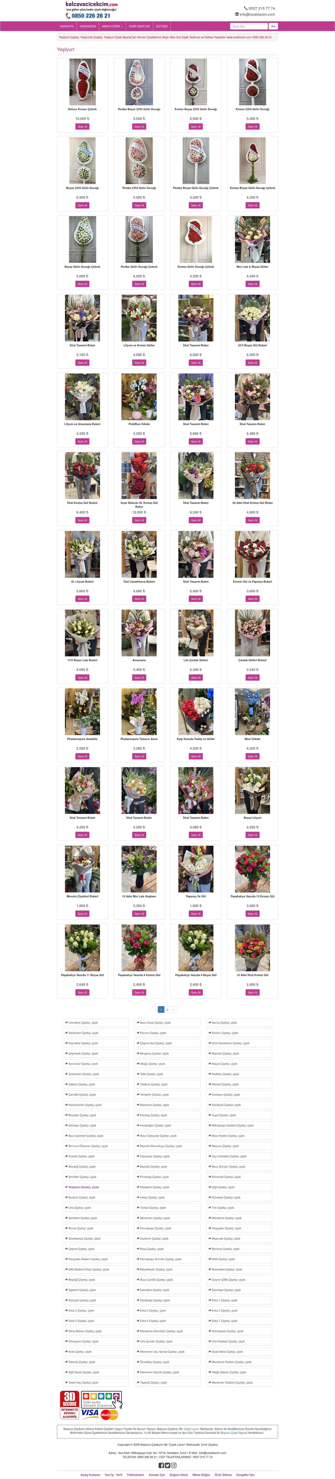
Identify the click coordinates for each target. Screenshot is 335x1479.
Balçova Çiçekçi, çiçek (225, 1146)
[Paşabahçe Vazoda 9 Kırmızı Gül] (139, 947)
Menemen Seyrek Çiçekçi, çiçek (159, 1372)
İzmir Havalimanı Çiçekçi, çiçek (230, 1043)
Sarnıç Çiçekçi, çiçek (224, 1022)
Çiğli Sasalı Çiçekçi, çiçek (83, 1372)
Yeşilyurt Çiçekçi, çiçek (83, 1187)
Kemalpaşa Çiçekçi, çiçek (155, 1228)
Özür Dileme (223, 1475)
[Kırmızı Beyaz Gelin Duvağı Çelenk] (252, 160)
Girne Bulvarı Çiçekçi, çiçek (85, 1331)
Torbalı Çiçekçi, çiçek (152, 1208)
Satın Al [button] (82, 126)
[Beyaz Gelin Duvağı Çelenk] (82, 239)
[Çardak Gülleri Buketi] (252, 633)
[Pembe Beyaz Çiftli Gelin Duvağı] (139, 82)
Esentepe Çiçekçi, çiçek (226, 1290)
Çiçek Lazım (191, 1429)
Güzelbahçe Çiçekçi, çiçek (84, 1238)
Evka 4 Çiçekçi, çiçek (224, 1310)
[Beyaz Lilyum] (252, 790)
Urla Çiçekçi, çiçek (79, 1208)
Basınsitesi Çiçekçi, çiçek (226, 1269)
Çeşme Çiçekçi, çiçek (81, 1249)
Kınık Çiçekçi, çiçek (80, 1351)
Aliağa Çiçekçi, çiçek (152, 1064)
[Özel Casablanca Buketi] (139, 554)
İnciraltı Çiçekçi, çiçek (81, 1156)
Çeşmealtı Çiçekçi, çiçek (83, 1053)
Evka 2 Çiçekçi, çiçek (81, 1310)
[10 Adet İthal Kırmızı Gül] (252, 947)
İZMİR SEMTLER (139, 26)
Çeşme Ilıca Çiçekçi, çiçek (155, 1043)
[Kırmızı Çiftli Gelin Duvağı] (252, 82)
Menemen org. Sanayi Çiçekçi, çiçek (162, 1351)
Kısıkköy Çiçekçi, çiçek (225, 1074)
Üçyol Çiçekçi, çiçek (223, 1115)
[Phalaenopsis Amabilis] (82, 711)
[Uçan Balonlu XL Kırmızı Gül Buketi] (139, 475)
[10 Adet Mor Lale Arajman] (139, 869)
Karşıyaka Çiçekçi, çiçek (226, 1228)
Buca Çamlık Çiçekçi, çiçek (156, 1279)
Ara (273, 26)
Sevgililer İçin (245, 1475)
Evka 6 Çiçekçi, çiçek (152, 1321)
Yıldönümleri (135, 1475)
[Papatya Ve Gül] (195, 869)
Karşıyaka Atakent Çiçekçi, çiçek (88, 1259)
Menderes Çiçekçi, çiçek (226, 1218)
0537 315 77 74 (262, 8)
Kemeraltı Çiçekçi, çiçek (226, 1177)
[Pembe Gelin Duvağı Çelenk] (139, 239)
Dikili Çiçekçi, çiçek (223, 1259)
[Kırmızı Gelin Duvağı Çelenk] (195, 239)
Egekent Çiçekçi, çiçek (82, 1290)
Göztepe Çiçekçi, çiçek (82, 1125)
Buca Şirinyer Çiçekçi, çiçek (228, 1166)
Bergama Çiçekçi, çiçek (154, 1053)
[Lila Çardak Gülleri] (195, 633)
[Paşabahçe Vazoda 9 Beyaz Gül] (195, 947)
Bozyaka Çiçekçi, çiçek (82, 1115)
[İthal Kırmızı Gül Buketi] (82, 475)
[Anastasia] (139, 633)
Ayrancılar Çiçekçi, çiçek (83, 1064)
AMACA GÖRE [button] (111, 26)
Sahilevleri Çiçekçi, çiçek (83, 1033)
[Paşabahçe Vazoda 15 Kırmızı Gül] (252, 869)
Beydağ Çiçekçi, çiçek (81, 1279)
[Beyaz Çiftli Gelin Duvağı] (82, 160)
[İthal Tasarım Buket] (82, 318)
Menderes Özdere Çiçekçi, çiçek (231, 1362)
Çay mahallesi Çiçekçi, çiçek (228, 1156)
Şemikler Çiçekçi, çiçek (82, 1177)
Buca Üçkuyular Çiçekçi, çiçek (158, 1136)
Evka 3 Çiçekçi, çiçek (152, 1310)
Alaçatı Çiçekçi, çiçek (224, 1064)
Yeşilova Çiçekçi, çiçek (153, 1084)
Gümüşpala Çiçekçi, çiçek (227, 1331)
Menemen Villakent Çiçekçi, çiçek (232, 1382)
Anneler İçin (157, 1475)
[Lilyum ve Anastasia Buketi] (82, 396)
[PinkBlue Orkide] (139, 396)
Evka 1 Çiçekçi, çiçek (224, 1300)
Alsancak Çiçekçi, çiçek (225, 1238)
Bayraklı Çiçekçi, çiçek (153, 1166)
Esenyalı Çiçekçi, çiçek (82, 1300)
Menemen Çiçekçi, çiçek (154, 1218)
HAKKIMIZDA (88, 26)
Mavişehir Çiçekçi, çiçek (154, 1187)
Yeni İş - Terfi (113, 1475)
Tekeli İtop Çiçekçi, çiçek (83, 1382)
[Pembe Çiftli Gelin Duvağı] (139, 160)
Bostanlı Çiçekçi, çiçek (81, 1197)
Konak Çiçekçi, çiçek (80, 1228)
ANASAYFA (67, 26)
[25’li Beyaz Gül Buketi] (252, 318)
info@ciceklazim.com (257, 14)
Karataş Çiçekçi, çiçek (153, 1115)
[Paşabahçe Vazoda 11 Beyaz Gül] (82, 947)
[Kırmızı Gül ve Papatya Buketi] (252, 554)
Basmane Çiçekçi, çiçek (154, 1105)
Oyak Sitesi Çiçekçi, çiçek (227, 1351)
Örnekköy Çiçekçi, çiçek (154, 1362)
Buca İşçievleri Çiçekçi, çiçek (85, 1136)
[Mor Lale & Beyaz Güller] (252, 239)
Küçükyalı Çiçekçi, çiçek (226, 1105)
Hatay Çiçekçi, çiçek (152, 1197)
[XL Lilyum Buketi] (82, 554)
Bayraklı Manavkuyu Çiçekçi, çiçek (160, 1146)
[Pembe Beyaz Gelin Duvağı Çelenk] (195, 160)
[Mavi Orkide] (252, 711)
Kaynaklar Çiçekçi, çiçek (83, 1043)
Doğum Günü (179, 1475)
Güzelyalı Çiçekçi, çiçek (225, 1197)
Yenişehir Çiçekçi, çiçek (154, 1094)
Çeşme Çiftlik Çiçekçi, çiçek (228, 1279)
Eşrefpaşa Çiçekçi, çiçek (154, 1300)
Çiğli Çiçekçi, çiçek (222, 1187)
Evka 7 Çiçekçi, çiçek (224, 1321)
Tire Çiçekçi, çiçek (222, 1208)
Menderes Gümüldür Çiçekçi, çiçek (161, 1331)
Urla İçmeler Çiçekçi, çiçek (155, 1341)
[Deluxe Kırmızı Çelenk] (82, 82)
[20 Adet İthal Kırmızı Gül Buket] (252, 475)
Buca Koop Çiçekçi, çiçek (155, 1022)
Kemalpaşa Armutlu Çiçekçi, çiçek (160, 1259)
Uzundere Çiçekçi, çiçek (83, 1022)
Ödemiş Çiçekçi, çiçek (81, 1362)
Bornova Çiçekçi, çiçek (225, 1249)
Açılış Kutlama (90, 1475)
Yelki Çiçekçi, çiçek (151, 1074)
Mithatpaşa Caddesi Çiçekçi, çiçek (232, 1125)
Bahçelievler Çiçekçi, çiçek (155, 1269)
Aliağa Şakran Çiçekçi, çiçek (228, 1372)
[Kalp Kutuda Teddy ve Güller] (195, 711)
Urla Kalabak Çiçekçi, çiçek (228, 1341)
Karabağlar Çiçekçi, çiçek (155, 1125)
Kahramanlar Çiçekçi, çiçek (85, 1105)
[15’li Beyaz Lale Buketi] (82, 633)
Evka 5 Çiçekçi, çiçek (81, 1321)
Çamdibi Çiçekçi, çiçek (82, 1094)
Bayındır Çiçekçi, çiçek (225, 1053)
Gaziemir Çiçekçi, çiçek (153, 1238)
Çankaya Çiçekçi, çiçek (225, 1094)
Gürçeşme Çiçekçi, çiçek (83, 1341)
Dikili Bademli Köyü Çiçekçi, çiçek (88, 1269)
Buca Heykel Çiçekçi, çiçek (227, 1136)
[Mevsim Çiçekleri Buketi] (82, 869)
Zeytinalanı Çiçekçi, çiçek (83, 1074)
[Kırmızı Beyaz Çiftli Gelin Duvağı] (195, 82)
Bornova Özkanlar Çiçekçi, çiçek (88, 1146)
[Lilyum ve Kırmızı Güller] (139, 318)
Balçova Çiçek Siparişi (233, 1433)
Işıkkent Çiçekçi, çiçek (81, 1084)
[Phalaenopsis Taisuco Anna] (139, 711)
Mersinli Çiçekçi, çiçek (225, 1084)
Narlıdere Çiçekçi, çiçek (82, 1218)
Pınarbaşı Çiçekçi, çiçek (154, 1177)
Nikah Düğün (201, 1475)
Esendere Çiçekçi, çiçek (154, 1290)
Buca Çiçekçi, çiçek (151, 1249)
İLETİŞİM (162, 26)
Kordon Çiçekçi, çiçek (224, 1033)
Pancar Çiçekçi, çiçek (152, 1033)
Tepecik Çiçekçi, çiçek (153, 1382)
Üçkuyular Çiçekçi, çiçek (154, 1156)
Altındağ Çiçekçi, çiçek (82, 1166)
